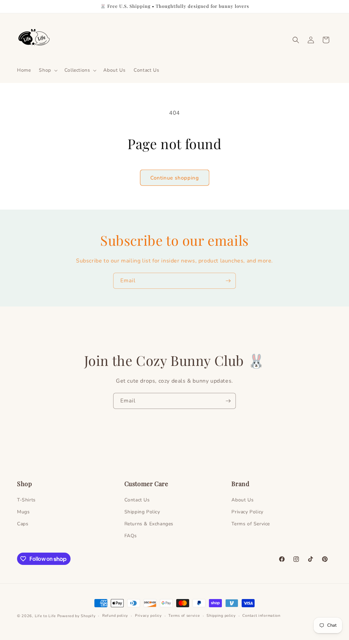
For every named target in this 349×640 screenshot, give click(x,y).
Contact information (261, 615)
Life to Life (45, 615)
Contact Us (137, 500)
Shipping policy (221, 615)
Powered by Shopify (76, 615)
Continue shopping (174, 177)
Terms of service (184, 615)
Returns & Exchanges (148, 524)
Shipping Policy (142, 512)
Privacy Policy (247, 512)
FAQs (130, 535)
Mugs (23, 512)
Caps (22, 524)
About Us (242, 500)
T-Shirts (26, 500)
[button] (47, 70)
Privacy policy (148, 615)
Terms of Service (250, 524)
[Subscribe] (228, 281)
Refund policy (115, 615)
